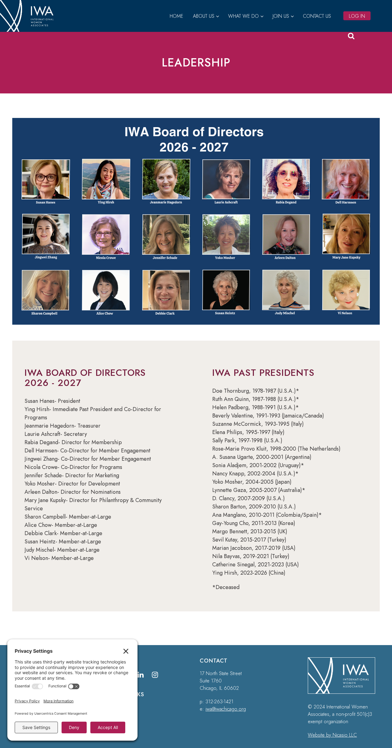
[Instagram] (155, 674)
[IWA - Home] (29, 30)
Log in (357, 16)
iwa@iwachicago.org (225, 708)
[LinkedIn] (140, 674)
